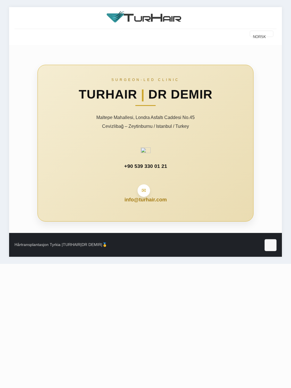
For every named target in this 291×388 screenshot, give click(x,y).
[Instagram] (239, 246)
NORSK (259, 36)
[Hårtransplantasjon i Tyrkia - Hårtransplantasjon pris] (145, 17)
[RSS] (253, 246)
